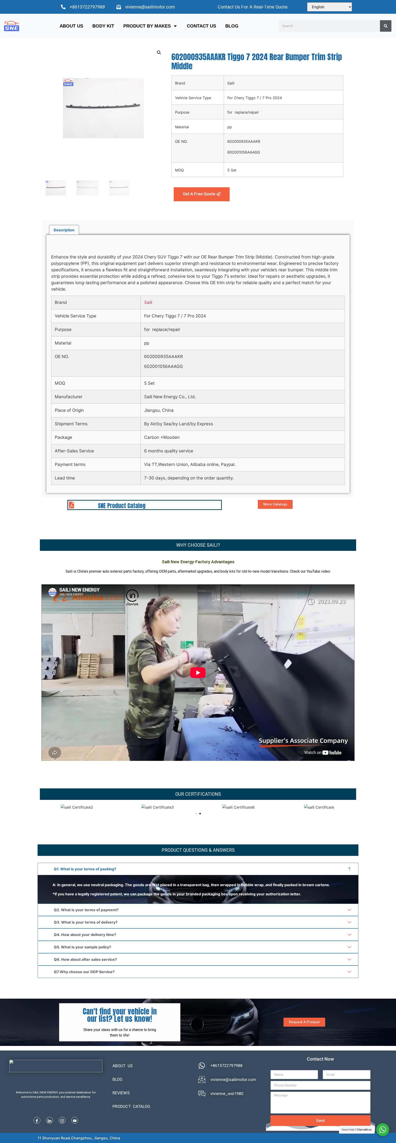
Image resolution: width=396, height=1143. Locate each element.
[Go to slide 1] (196, 813)
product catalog (131, 1106)
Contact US (201, 25)
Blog (232, 25)
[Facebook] (36, 1120)
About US (71, 25)
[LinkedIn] (49, 1120)
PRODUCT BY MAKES (147, 25)
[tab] (64, 230)
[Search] (385, 26)
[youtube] (74, 1120)
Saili (148, 302)
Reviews (121, 1092)
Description (64, 230)
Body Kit (103, 25)
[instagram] (62, 1120)
